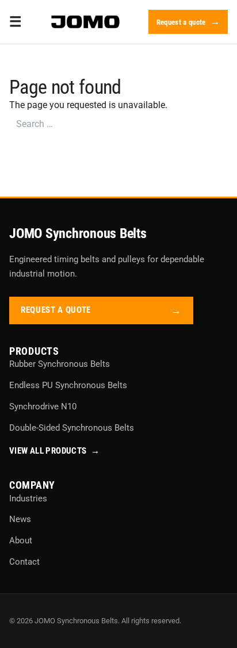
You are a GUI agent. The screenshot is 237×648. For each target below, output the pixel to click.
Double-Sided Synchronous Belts (71, 428)
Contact (24, 562)
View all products (54, 451)
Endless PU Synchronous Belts (68, 385)
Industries (28, 498)
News (20, 519)
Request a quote (181, 22)
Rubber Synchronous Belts (59, 364)
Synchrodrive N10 (43, 406)
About (20, 540)
